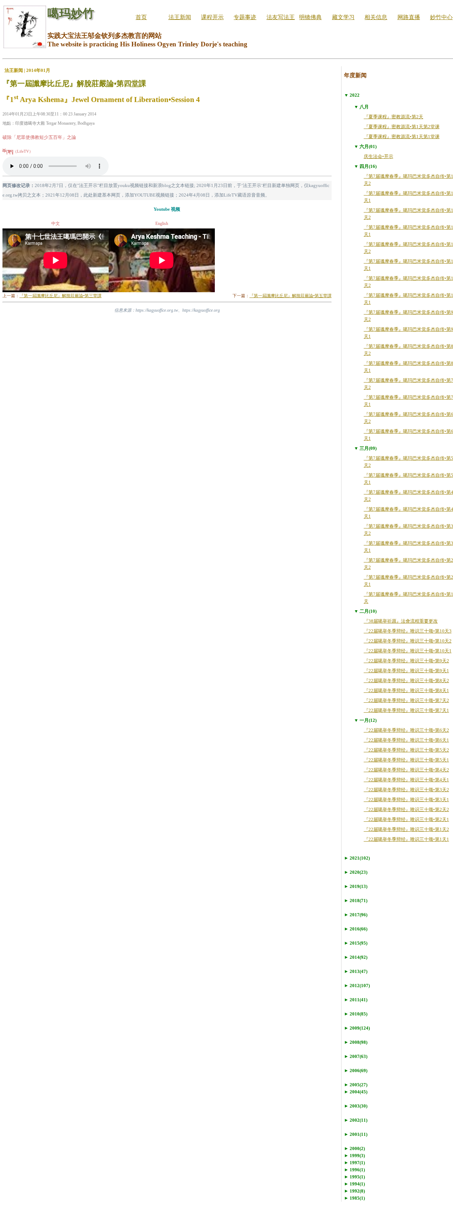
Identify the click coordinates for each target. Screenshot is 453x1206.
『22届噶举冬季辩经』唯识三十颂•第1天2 (406, 829)
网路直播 (408, 17)
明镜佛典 (310, 17)
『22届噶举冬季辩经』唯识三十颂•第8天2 (406, 680)
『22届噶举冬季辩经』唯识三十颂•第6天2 (406, 730)
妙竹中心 (441, 17)
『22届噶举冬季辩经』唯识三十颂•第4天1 (406, 779)
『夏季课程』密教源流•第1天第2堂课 (402, 126)
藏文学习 (343, 17)
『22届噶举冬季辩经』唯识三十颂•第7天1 (406, 710)
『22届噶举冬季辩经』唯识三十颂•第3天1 (406, 799)
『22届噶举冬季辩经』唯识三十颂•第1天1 (406, 839)
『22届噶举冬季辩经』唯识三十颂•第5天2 (406, 750)
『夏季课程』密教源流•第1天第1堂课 (402, 136)
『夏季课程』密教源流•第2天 (393, 116)
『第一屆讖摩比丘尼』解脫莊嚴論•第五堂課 (291, 295)
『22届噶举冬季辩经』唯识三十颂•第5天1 (406, 760)
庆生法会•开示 (378, 156)
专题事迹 (245, 17)
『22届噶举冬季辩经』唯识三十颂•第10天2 (408, 641)
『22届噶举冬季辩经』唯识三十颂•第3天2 (406, 789)
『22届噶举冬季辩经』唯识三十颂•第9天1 (406, 670)
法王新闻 (179, 17)
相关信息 (376, 17)
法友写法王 (280, 17)
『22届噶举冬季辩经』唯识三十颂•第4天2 (406, 769)
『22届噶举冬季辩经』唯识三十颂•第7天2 (406, 700)
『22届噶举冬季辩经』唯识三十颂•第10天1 (408, 650)
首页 (141, 17)
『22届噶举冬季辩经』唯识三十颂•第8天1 (406, 690)
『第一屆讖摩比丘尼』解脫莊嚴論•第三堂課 (60, 295)
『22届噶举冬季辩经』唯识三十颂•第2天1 (406, 819)
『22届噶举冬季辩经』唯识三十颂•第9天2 (406, 660)
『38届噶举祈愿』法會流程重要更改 (401, 621)
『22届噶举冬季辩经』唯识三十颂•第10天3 (408, 631)
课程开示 (212, 17)
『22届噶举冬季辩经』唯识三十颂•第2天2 (406, 809)
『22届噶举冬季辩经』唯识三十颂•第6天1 (406, 740)
